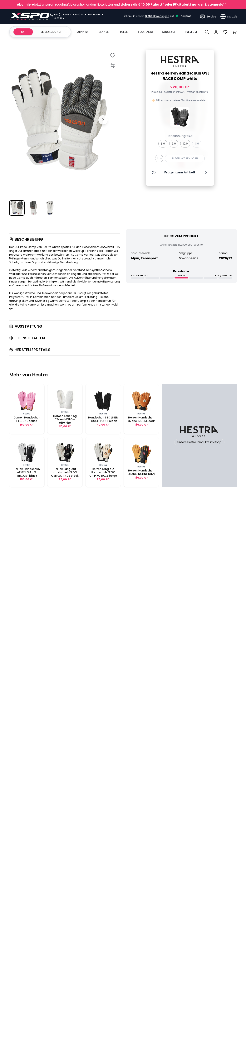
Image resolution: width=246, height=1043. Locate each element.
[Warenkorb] (234, 32)
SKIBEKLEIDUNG (51, 32)
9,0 (174, 144)
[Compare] (112, 65)
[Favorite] (112, 55)
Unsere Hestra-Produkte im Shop (199, 442)
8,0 (163, 144)
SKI (23, 32)
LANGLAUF (169, 32)
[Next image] (103, 119)
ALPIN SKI (83, 32)
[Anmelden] (216, 32)
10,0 (185, 144)
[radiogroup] (179, 143)
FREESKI (124, 32)
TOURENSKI (145, 32)
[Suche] (206, 32)
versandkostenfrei (197, 92)
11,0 (197, 144)
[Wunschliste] (225, 32)
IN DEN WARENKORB (184, 158)
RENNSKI (104, 32)
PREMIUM (191, 32)
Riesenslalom (91, 247)
